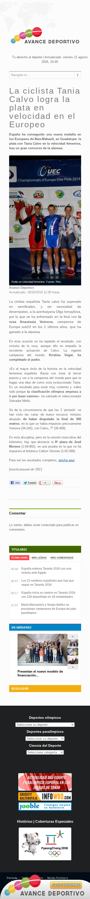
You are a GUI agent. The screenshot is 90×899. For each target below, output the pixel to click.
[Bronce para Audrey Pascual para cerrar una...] (72, 663)
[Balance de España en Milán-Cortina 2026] (72, 654)
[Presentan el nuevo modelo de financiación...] (72, 646)
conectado (48, 525)
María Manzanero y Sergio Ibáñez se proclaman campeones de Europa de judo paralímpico (48, 609)
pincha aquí (67, 460)
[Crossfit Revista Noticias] (45, 799)
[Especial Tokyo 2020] (45, 789)
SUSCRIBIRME (66, 885)
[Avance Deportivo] (45, 36)
